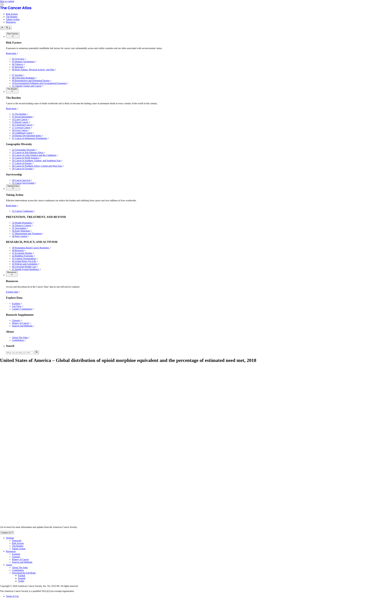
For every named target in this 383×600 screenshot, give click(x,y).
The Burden (11, 16)
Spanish (21, 578)
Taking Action (12, 19)
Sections (10, 538)
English (21, 575)
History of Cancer (20, 559)
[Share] (2, 28)
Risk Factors (12, 14)
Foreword (16, 540)
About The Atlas (20, 567)
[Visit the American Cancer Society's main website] (9, 522)
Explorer (16, 554)
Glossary (16, 556)
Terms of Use (12, 596)
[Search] (8, 28)
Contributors (18, 570)
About (9, 565)
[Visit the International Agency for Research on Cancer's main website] (55, 522)
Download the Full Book (24, 573)
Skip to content (7, 1)
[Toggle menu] (2, 4)
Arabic (21, 581)
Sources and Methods (22, 562)
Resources (11, 22)
